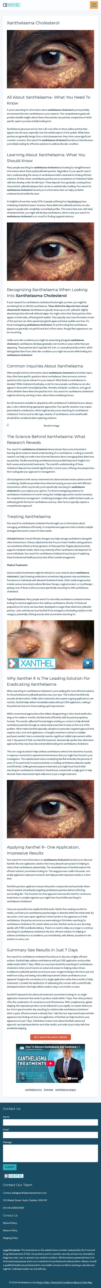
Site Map (87, 1282)
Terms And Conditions (62, 1282)
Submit (10, 1167)
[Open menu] (94, 5)
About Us (78, 1282)
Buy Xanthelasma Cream (50, 1037)
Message (8, 1142)
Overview (48, 1089)
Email (6, 1129)
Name (6, 1116)
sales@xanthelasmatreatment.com (29, 1192)
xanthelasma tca (33, 1089)
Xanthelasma (74, 201)
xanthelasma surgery (65, 1089)
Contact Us (10, 1215)
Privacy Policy (43, 1282)
